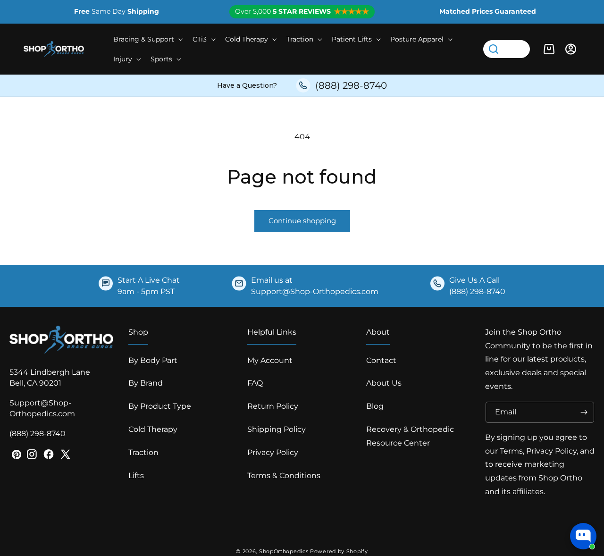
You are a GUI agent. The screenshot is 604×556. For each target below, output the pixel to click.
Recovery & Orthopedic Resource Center (410, 436)
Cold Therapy (152, 429)
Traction (143, 452)
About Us (384, 383)
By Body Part (152, 360)
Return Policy (272, 406)
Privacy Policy (272, 452)
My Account (270, 360)
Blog (375, 406)
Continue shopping (302, 220)
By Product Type (159, 406)
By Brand (145, 383)
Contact (381, 360)
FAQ (255, 383)
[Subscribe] (583, 412)
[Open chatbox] (583, 536)
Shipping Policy (276, 429)
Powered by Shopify (339, 551)
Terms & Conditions (283, 475)
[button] (147, 39)
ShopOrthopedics (284, 551)
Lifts (136, 475)
